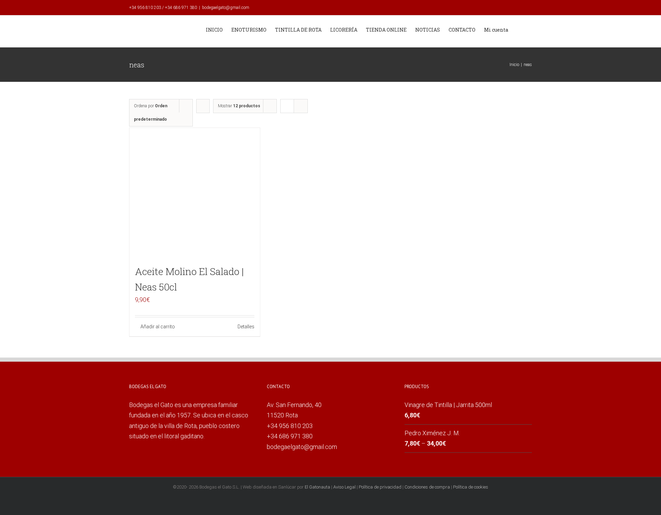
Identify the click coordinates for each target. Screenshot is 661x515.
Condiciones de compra (427, 487)
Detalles (246, 326)
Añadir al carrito (157, 326)
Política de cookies (470, 487)
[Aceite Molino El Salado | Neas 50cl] (194, 193)
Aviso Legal (344, 487)
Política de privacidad (380, 487)
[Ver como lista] (300, 106)
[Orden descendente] (203, 106)
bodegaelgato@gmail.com (225, 7)
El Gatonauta (317, 487)
